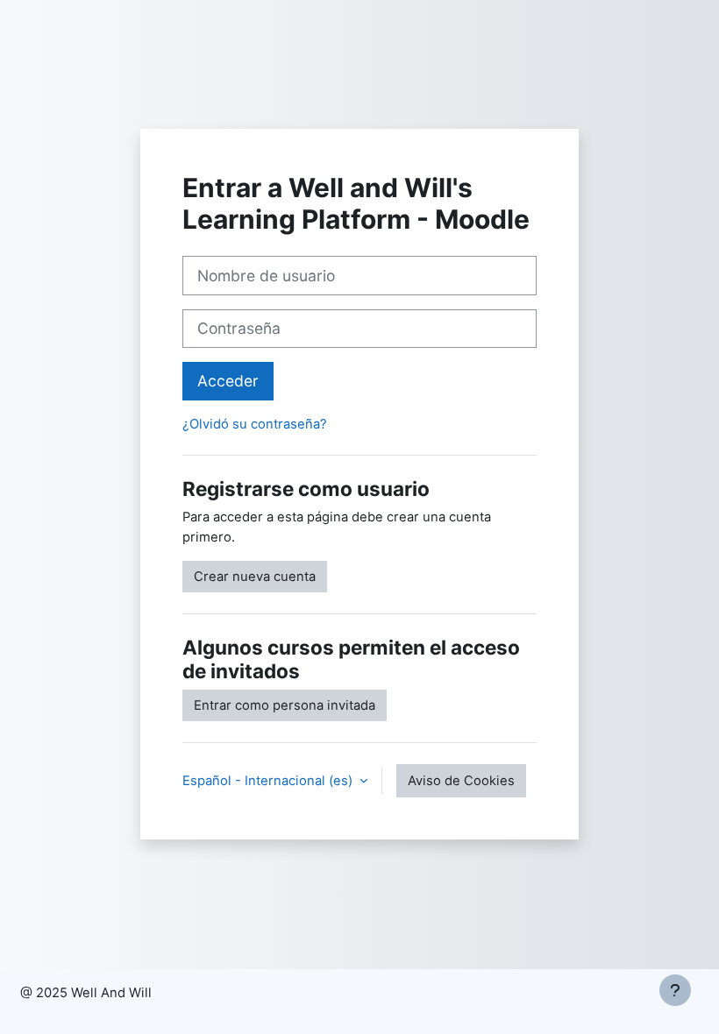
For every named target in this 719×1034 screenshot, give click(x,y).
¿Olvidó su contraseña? (254, 424)
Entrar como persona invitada (284, 705)
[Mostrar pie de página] (675, 990)
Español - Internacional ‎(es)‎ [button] (269, 781)
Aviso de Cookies (461, 781)
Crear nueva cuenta (255, 576)
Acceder (228, 381)
